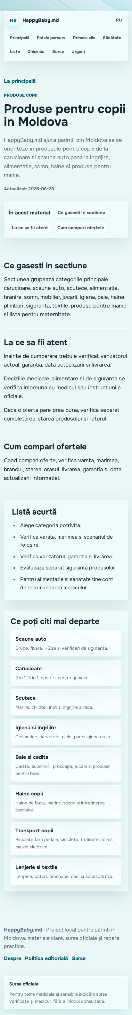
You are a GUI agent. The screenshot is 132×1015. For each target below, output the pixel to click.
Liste (15, 51)
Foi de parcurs (51, 37)
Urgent (78, 51)
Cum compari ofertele (80, 227)
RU (119, 20)
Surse (58, 51)
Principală (19, 37)
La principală (20, 81)
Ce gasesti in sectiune (81, 212)
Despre (12, 958)
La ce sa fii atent (30, 227)
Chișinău (36, 51)
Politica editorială (46, 958)
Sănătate (112, 37)
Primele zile (84, 37)
